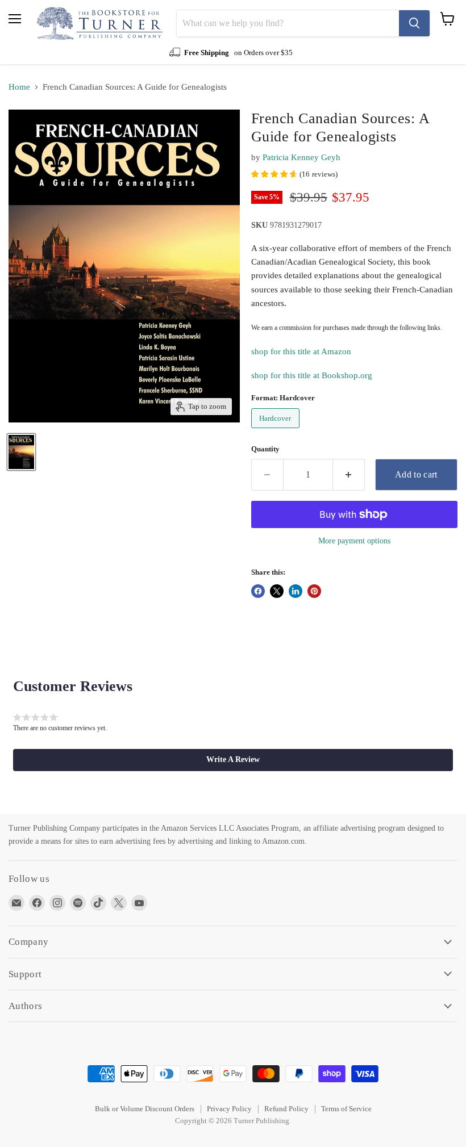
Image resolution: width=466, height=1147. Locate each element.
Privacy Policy (229, 1108)
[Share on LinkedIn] (295, 591)
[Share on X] (277, 591)
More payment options (354, 540)
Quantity (265, 449)
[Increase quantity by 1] (349, 475)
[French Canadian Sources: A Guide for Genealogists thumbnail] (21, 452)
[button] (233, 760)
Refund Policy (286, 1108)
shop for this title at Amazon (301, 351)
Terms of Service (346, 1108)
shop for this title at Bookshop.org (311, 375)
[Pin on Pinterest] (314, 591)
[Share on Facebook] (258, 591)
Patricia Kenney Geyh (301, 157)
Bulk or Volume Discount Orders (144, 1108)
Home (19, 86)
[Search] (414, 23)
